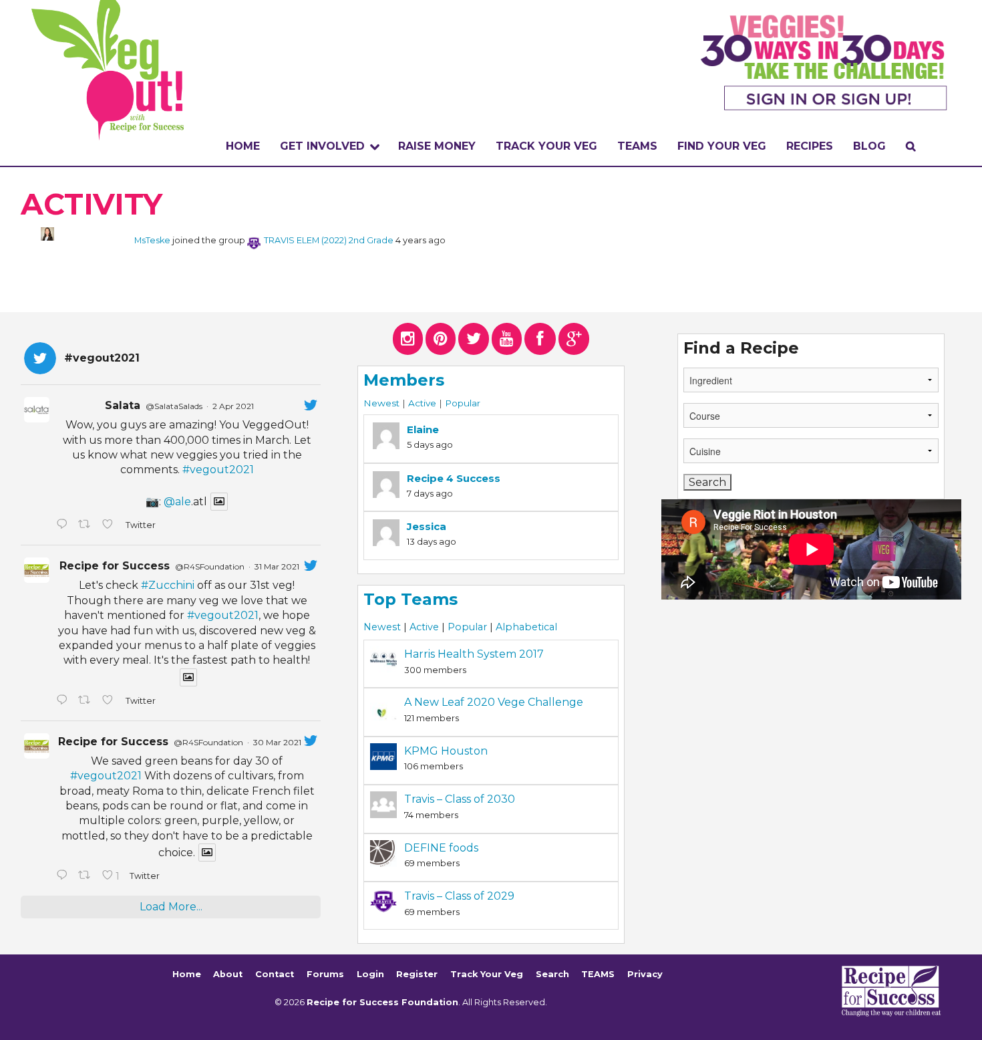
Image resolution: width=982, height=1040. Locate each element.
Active (422, 403)
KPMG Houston (446, 751)
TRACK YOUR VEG (546, 146)
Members (403, 380)
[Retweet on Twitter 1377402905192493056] (87, 701)
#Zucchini (167, 585)
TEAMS (637, 146)
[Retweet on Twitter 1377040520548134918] (87, 876)
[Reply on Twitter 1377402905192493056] (64, 701)
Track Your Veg (486, 974)
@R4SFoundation (209, 566)
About (227, 974)
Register (417, 974)
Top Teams (410, 599)
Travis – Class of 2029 (459, 896)
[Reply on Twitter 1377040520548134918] (64, 876)
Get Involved (322, 146)
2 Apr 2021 (233, 406)
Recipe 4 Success (453, 478)
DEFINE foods (441, 847)
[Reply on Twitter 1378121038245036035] (64, 525)
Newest (381, 403)
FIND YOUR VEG (721, 146)
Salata (122, 405)
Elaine (423, 429)
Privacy (645, 974)
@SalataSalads (174, 406)
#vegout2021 (218, 469)
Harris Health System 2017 (474, 654)
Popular (462, 403)
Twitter (140, 525)
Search (552, 974)
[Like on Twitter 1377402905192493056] (110, 701)
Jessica (426, 526)
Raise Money (437, 146)
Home (243, 146)
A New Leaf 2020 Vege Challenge (493, 702)
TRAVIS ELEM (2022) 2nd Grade (328, 240)
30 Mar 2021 (277, 742)
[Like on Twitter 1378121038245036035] (110, 525)
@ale (177, 501)
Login (370, 974)
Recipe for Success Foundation (382, 1002)
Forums (325, 974)
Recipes (809, 146)
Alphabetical (526, 627)
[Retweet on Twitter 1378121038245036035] (87, 525)
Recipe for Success (114, 565)
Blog (869, 146)
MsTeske (152, 240)
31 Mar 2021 (277, 566)
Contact (274, 974)
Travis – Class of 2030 (459, 799)
